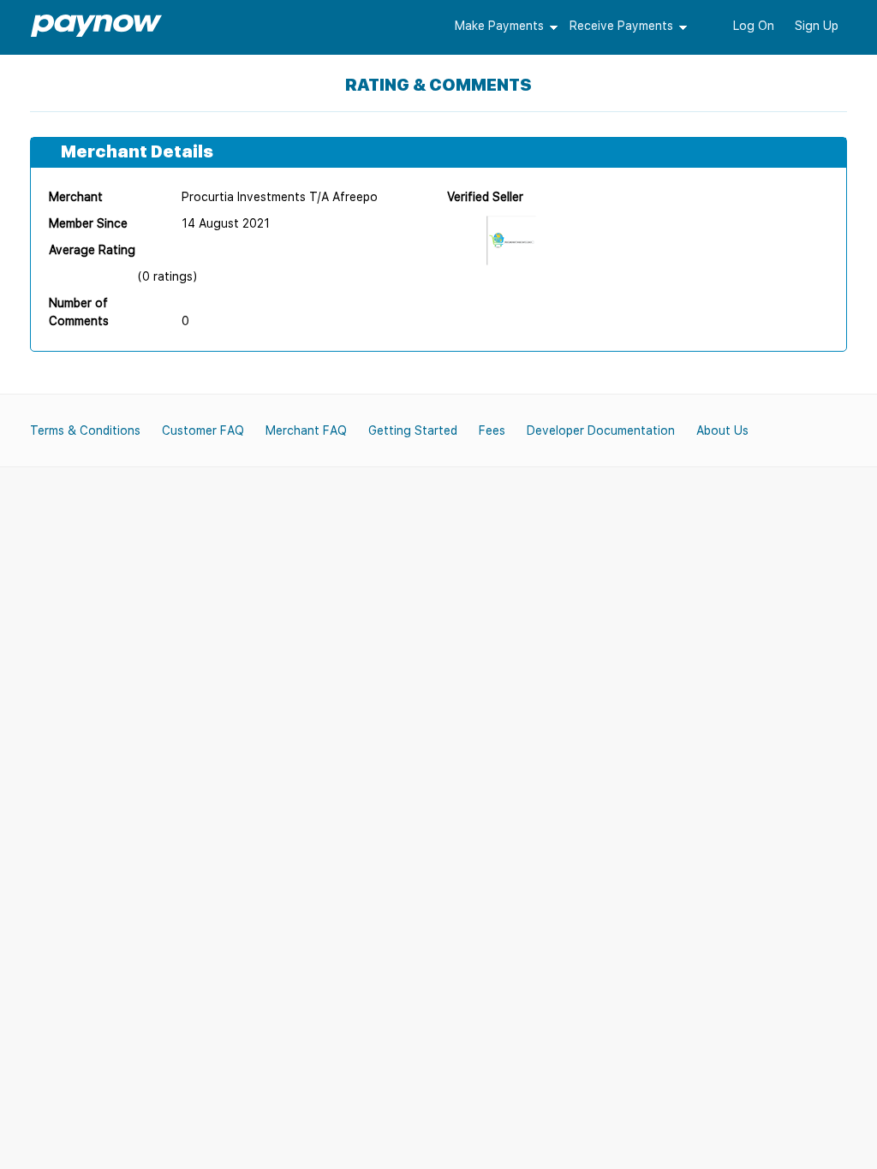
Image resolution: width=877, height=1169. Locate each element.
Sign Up (816, 26)
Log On (753, 26)
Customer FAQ (203, 430)
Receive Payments (621, 26)
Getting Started (412, 430)
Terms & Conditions (85, 430)
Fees (492, 430)
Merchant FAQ (306, 430)
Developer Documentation (601, 430)
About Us (722, 430)
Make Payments (499, 26)
